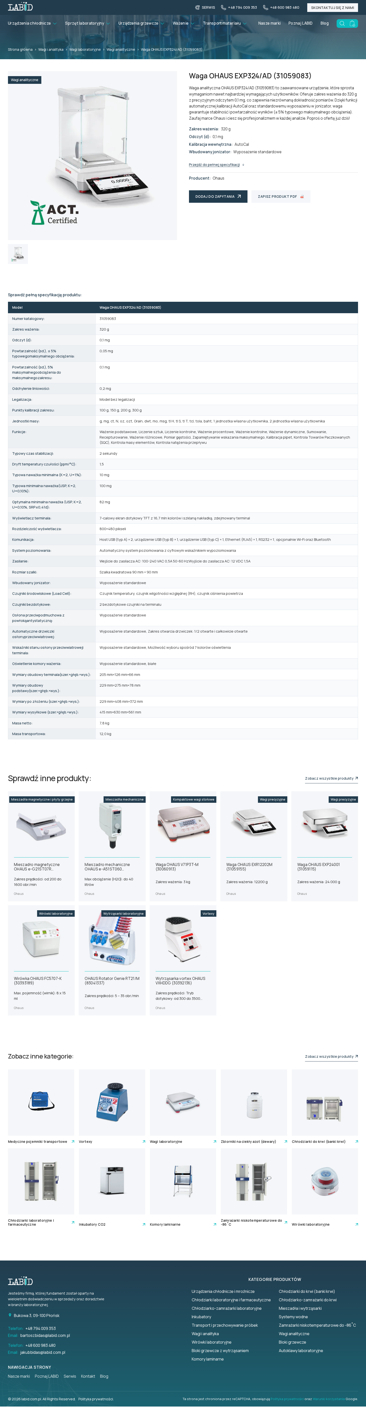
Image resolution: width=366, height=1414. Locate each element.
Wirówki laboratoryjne (212, 1342)
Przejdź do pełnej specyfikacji (214, 164)
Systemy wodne (293, 1316)
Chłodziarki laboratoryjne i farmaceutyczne (231, 1300)
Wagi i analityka (50, 49)
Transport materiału (222, 23)
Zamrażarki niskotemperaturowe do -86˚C (317, 1325)
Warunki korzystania (329, 1399)
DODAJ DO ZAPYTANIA (215, 196)
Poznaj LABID (301, 23)
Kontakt (88, 1376)
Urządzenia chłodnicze (29, 23)
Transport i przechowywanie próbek (225, 1325)
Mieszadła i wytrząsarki (300, 1308)
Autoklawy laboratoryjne (301, 1350)
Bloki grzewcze (292, 1342)
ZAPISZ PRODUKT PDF (277, 196)
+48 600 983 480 (40, 1345)
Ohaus (218, 178)
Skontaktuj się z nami (332, 7)
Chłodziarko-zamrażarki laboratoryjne (227, 1308)
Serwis (70, 1376)
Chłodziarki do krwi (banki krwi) (307, 1291)
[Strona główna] (23, 1280)
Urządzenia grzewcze (139, 23)
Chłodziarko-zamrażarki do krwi (308, 1300)
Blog (325, 23)
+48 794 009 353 (40, 1328)
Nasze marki (269, 23)
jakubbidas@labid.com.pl (42, 1352)
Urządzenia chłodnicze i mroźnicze (223, 1291)
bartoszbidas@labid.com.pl (45, 1335)
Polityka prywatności (287, 1399)
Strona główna (20, 49)
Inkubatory (201, 1316)
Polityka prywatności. (96, 1399)
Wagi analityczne (121, 49)
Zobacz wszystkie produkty (330, 778)
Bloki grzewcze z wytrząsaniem (220, 1350)
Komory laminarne (208, 1359)
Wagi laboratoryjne (85, 49)
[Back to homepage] (20, 9)
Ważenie (180, 23)
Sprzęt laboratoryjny (84, 23)
